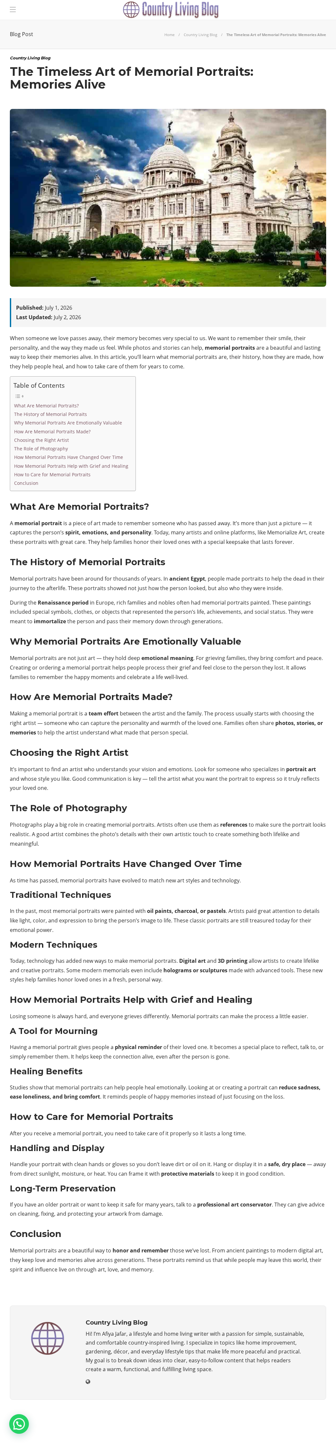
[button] (19, 1424)
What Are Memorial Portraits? (46, 405)
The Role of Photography (41, 448)
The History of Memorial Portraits (50, 414)
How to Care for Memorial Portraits (52, 474)
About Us (215, 1428)
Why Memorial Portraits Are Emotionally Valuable (68, 423)
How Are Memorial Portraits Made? (52, 431)
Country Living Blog (200, 34)
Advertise (270, 1428)
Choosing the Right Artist (41, 440)
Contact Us (307, 1428)
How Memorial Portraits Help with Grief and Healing (71, 466)
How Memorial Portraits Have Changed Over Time (68, 457)
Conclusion (26, 483)
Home (169, 34)
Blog (242, 1428)
